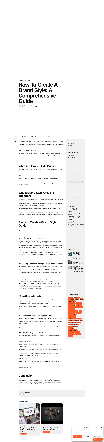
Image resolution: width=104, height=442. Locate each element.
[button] (101, 427)
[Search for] (76, 182)
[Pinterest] (16, 141)
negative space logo (72, 318)
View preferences (97, 436)
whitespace (70, 336)
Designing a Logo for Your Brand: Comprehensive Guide (28, 429)
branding (77, 299)
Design (69, 148)
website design (71, 332)
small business (77, 322)
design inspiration (71, 307)
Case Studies (79, 303)
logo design (79, 312)
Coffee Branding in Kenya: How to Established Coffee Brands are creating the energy (75, 210)
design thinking (80, 307)
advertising (70, 297)
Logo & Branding (71, 312)
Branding (70, 145)
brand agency (77, 297)
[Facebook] (16, 137)
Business (70, 147)
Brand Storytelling (71, 301)
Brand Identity (21, 80)
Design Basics (79, 305)
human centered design (73, 310)
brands (81, 299)
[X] (16, 139)
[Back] (3, 56)
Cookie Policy (87, 439)
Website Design (71, 157)
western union (77, 334)
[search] (82, 182)
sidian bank (70, 322)
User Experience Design (73, 326)
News (69, 153)
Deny (88, 436)
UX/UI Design (71, 155)
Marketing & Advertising (73, 152)
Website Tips (70, 334)
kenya (80, 310)
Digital (69, 150)
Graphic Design (71, 308)
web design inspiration (72, 330)
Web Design (70, 328)
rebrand (79, 318)
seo (81, 320)
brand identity (71, 299)
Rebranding (70, 320)
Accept (77, 436)
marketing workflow (72, 314)
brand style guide (71, 303)
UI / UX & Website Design (73, 324)
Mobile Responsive (72, 316)
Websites (77, 332)
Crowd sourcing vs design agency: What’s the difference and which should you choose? (75, 218)
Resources (77, 320)
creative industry (71, 305)
